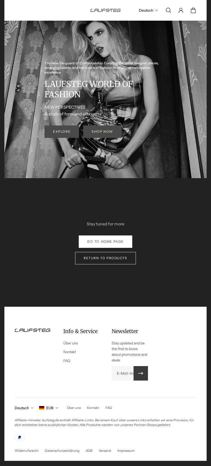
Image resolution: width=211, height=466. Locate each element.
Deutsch (22, 408)
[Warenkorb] (193, 10)
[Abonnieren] (141, 373)
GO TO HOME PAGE (105, 241)
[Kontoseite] (181, 10)
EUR (50, 408)
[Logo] (105, 10)
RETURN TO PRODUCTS (105, 258)
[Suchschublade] (168, 10)
